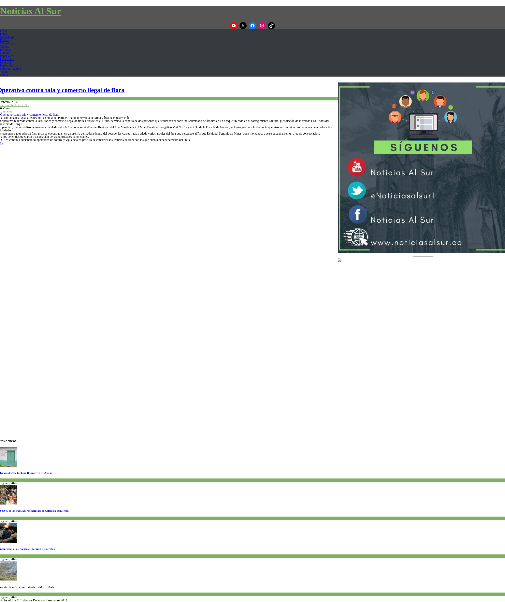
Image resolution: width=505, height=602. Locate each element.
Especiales (6, 56)
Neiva (3, 30)
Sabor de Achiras (10, 68)
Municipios (7, 37)
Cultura (4, 46)
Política (4, 40)
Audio (4, 75)
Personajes (6, 65)
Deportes (5, 49)
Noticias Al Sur (30, 11)
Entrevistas (7, 59)
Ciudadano (7, 43)
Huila (3, 34)
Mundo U (6, 62)
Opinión (5, 52)
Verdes (4, 71)
